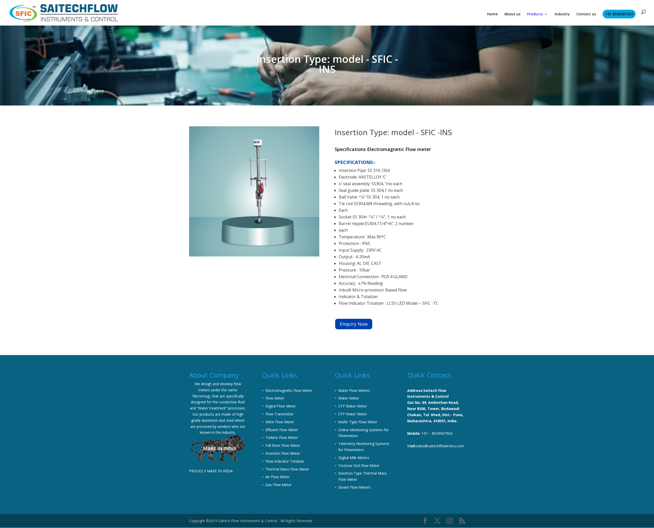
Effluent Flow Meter (281, 429)
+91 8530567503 (619, 13)
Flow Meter (274, 398)
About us (512, 14)
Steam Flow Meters (354, 487)
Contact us (586, 14)
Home (492, 14)
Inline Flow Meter (279, 421)
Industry (562, 14)
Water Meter (348, 398)
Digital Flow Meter (280, 406)
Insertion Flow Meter (282, 453)
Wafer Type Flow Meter (357, 421)
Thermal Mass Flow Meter (287, 469)
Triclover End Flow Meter (359, 465)
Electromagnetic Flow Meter (288, 390)
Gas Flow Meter (278, 484)
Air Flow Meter (277, 476)
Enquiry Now (354, 324)
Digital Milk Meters (353, 457)
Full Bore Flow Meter (282, 445)
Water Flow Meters (354, 390)
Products (535, 14)
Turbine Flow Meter (281, 437)
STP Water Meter (352, 406)
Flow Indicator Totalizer (285, 461)
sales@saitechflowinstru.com (440, 445)
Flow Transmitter (279, 414)
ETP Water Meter (352, 414)
